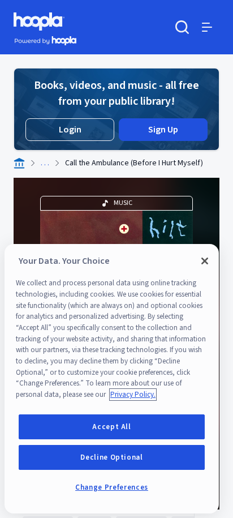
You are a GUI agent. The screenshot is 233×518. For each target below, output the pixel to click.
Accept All (111, 427)
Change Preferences (111, 487)
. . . (45, 163)
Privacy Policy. (133, 394)
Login (70, 129)
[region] (112, 378)
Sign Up (163, 129)
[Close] (204, 261)
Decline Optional (111, 457)
